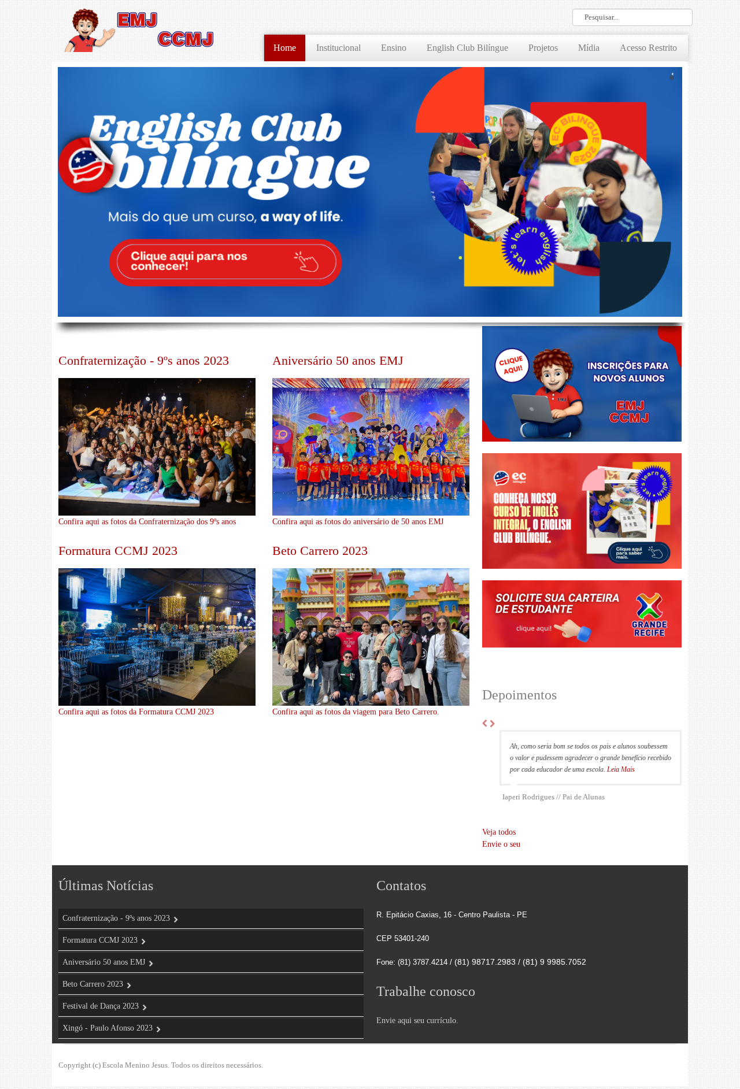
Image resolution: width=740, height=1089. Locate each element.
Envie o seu (501, 855)
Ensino (393, 48)
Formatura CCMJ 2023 (117, 550)
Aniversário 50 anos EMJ (338, 360)
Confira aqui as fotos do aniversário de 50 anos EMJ (357, 521)
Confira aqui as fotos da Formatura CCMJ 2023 (136, 712)
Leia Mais (524, 781)
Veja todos (499, 843)
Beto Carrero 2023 (320, 550)
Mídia (589, 48)
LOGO (138, 29)
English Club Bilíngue (467, 48)
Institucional (338, 48)
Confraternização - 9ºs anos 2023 (143, 360)
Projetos (543, 48)
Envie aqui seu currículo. (417, 1032)
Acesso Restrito (648, 48)
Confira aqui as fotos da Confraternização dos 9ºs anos (147, 521)
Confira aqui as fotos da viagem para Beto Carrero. (355, 712)
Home (284, 48)
